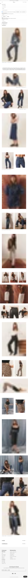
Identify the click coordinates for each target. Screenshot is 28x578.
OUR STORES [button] (3, 555)
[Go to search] (23, 2)
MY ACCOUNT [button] (4, 554)
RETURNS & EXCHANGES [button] (3, 559)
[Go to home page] (14, 2)
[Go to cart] (25, 2)
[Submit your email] (25, 570)
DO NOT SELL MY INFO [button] (13, 556)
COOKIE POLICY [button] (12, 555)
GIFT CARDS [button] (3, 562)
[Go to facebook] (12, 573)
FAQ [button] (2, 553)
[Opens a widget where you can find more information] (25, 577)
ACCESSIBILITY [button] (12, 554)
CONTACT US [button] (4, 563)
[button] (24, 2)
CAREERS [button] (11, 557)
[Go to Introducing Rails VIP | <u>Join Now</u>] (14, 0)
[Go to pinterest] (15, 573)
